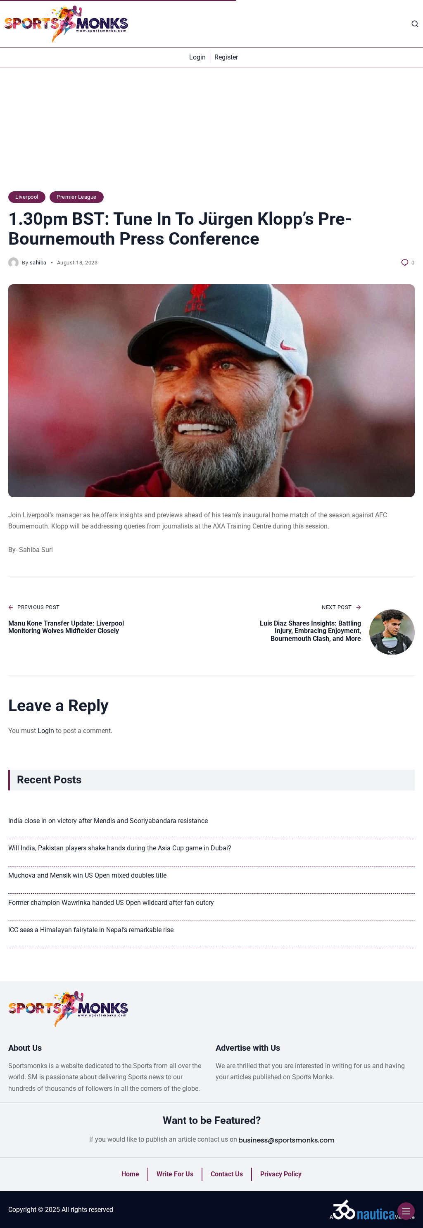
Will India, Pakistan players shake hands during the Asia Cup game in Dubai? (119, 848)
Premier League (76, 197)
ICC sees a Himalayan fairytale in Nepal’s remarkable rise (90, 930)
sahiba (38, 262)
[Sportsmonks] (66, 23)
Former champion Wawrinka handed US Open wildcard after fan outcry (111, 903)
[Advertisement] (211, 133)
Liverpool (26, 197)
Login (46, 731)
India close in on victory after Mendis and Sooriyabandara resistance (108, 821)
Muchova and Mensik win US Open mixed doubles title (87, 875)
